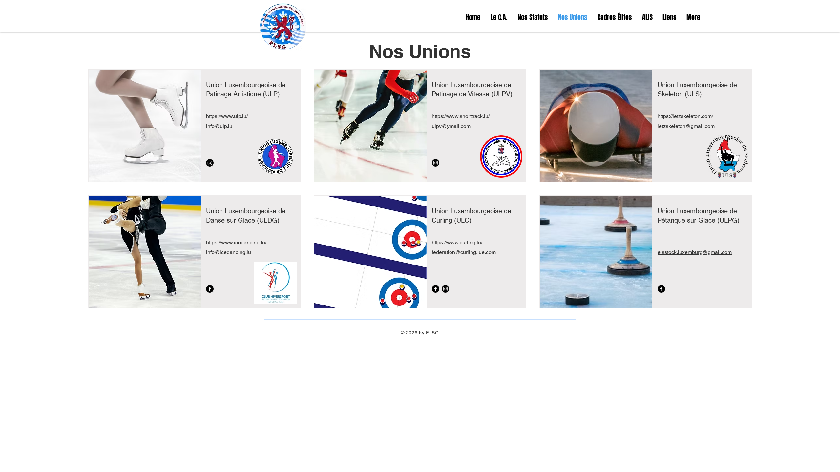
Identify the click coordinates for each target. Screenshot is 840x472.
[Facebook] (210, 289)
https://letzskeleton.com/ (685, 116)
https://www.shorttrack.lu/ (461, 116)
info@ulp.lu (219, 126)
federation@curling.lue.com (464, 252)
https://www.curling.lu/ (457, 242)
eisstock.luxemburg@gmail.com (695, 252)
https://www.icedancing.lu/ (236, 242)
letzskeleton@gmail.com (686, 126)
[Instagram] (210, 163)
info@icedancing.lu (228, 252)
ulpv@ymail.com (451, 126)
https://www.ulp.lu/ (227, 116)
